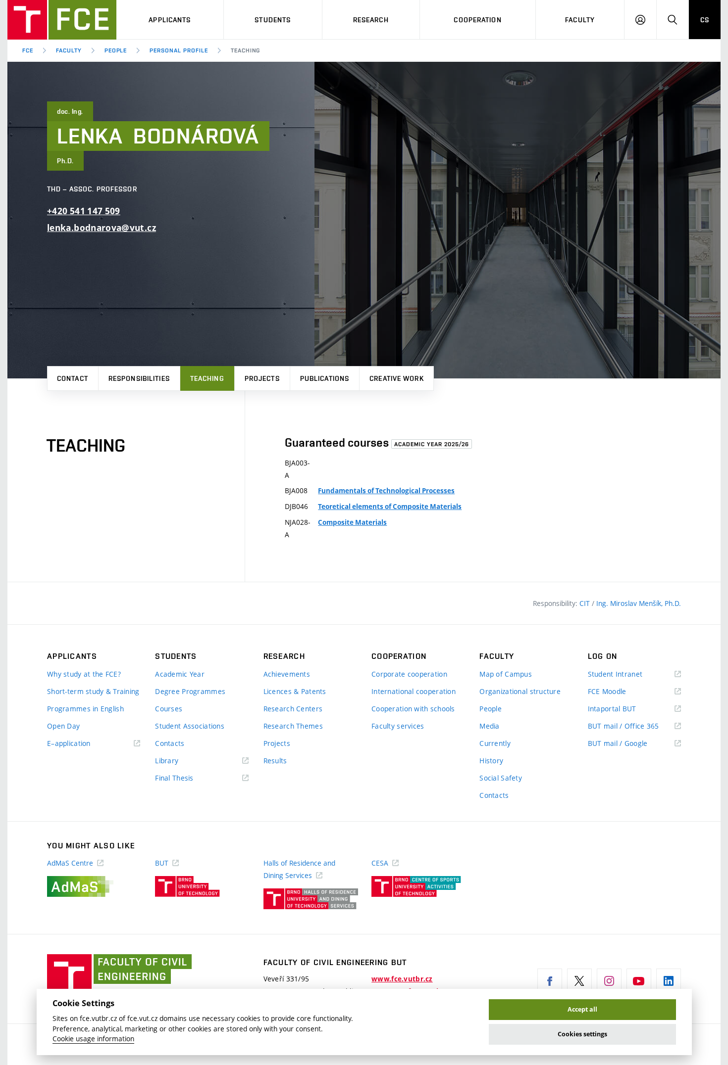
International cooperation (413, 691)
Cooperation (477, 20)
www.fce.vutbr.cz (401, 978)
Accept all (582, 1009)
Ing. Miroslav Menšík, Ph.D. (638, 603)
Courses (168, 708)
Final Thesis (188, 778)
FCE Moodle (621, 691)
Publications (324, 378)
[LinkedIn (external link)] (668, 981)
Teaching (207, 378)
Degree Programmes (190, 691)
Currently (495, 743)
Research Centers (292, 708)
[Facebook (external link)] (549, 981)
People (115, 50)
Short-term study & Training (93, 691)
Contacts (169, 743)
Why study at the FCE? (84, 674)
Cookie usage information (93, 1038)
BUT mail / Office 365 (634, 726)
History (491, 760)
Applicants (170, 20)
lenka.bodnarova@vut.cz (101, 227)
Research (371, 20)
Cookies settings (582, 1034)
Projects (262, 378)
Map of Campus (505, 674)
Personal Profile (179, 50)
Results (275, 760)
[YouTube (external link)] (638, 981)
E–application (83, 743)
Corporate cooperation (409, 674)
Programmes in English (85, 708)
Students (273, 20)
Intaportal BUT (626, 709)
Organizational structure (520, 691)
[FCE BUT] (61, 20)
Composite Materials (352, 522)
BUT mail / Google (632, 743)
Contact (72, 378)
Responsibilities (139, 378)
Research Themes (293, 726)
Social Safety (500, 778)
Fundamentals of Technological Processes (386, 490)
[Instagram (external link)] (609, 981)
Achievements (286, 674)
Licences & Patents (294, 691)
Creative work (396, 378)
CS (704, 20)
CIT (585, 603)
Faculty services (397, 726)
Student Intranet (630, 674)
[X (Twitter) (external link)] (579, 981)
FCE (27, 50)
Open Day (63, 726)
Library (181, 761)
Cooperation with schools (413, 708)
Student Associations (189, 726)
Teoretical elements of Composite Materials (390, 506)
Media (489, 726)
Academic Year (180, 674)
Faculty (580, 20)
